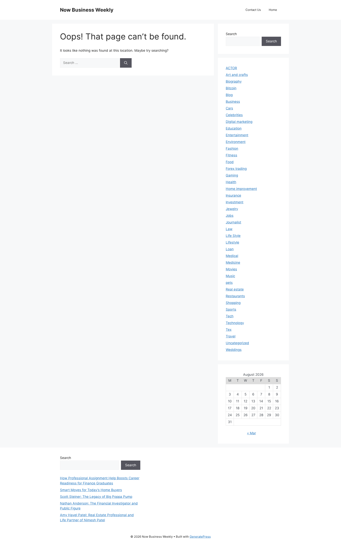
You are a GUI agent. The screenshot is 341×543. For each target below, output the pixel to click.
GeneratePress (200, 536)
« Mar (251, 433)
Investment (234, 202)
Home (273, 10)
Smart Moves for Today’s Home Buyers (91, 490)
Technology (235, 323)
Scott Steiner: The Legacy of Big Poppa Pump (96, 497)
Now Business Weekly (86, 10)
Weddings (234, 350)
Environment (235, 142)
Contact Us (253, 10)
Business (233, 102)
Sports (231, 309)
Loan (230, 249)
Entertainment (237, 135)
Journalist (233, 222)
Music (230, 276)
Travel (230, 336)
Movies (231, 269)
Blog (229, 95)
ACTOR (231, 68)
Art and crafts (237, 75)
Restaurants (235, 296)
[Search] (126, 63)
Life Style (233, 236)
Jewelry (232, 209)
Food (230, 162)
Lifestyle (232, 242)
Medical (232, 256)
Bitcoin (231, 88)
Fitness (231, 155)
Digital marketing (239, 122)
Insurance (233, 195)
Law (229, 229)
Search (231, 34)
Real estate (235, 289)
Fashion (232, 148)
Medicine (233, 262)
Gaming (232, 175)
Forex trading (236, 169)
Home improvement (241, 189)
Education (234, 128)
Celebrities (234, 115)
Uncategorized (237, 343)
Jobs (229, 216)
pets (229, 283)
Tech (229, 316)
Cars (229, 108)
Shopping (233, 303)
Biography (234, 81)
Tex (228, 330)
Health (231, 182)
